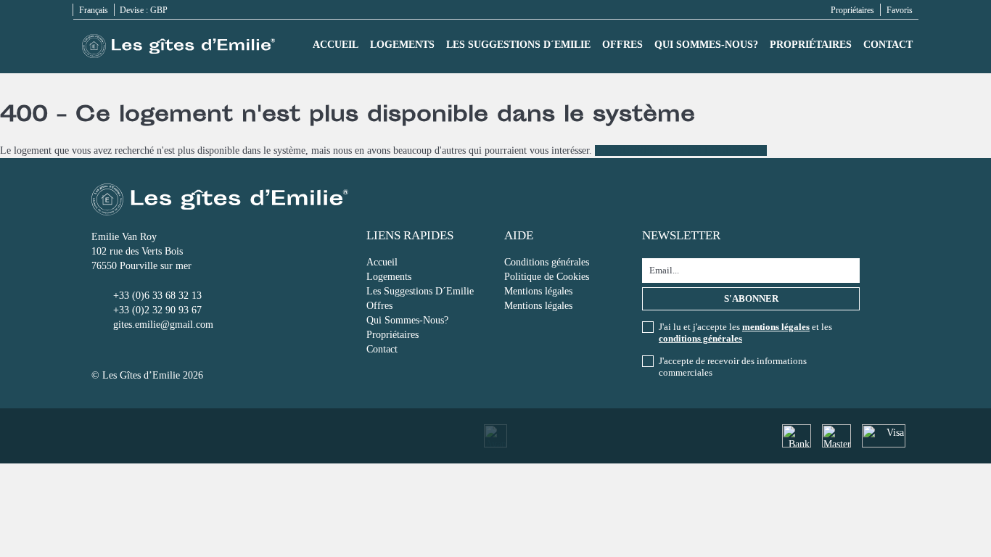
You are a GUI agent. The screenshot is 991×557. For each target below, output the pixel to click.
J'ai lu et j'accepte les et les (745, 332)
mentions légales (776, 326)
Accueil (335, 44)
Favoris (900, 10)
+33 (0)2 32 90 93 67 (157, 310)
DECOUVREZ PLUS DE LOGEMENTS (681, 150)
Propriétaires (852, 10)
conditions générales (700, 338)
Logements (402, 44)
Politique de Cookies (546, 276)
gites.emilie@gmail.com (163, 324)
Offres (622, 44)
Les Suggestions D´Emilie (518, 44)
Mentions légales (538, 291)
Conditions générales (546, 262)
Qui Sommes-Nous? (706, 44)
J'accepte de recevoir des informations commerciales (733, 366)
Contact (888, 44)
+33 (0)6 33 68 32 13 (157, 295)
